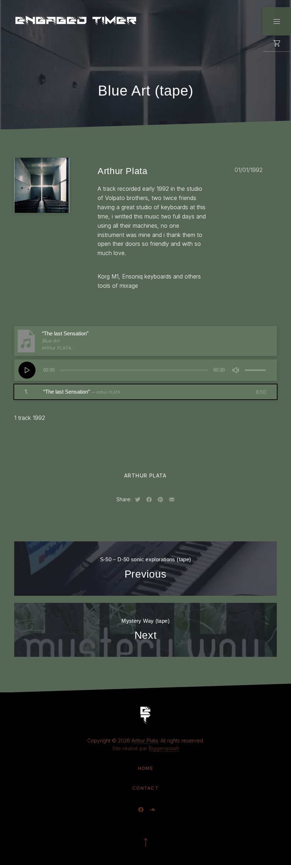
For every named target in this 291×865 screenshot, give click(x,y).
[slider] (255, 369)
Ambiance (156, 73)
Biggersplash (164, 748)
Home (145, 768)
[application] (145, 370)
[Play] (27, 370)
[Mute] (235, 370)
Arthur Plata (145, 475)
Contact (145, 788)
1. (72, 392)
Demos (129, 73)
